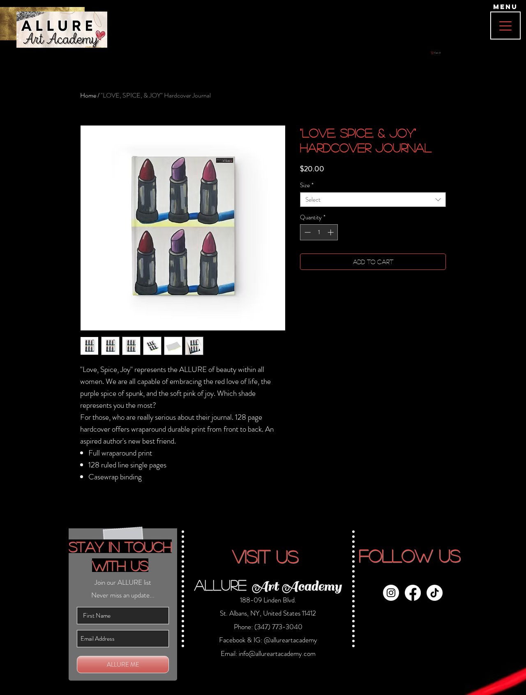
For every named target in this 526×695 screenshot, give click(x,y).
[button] (376, 232)
